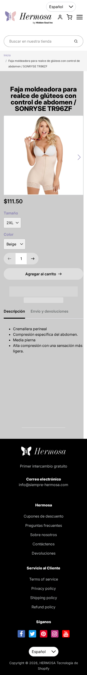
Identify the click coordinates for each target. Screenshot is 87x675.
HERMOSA (47, 663)
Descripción (14, 311)
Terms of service (43, 579)
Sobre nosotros (43, 534)
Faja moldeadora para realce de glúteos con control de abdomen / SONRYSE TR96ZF (44, 63)
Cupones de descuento (44, 516)
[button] (43, 288)
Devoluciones (43, 553)
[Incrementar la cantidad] (33, 258)
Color (8, 234)
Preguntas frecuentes (43, 525)
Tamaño (11, 213)
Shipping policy (43, 597)
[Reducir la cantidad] (9, 258)
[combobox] (37, 41)
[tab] (17, 313)
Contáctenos (43, 544)
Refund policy (43, 607)
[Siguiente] (79, 157)
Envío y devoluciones (49, 311)
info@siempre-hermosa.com (43, 484)
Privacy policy (43, 588)
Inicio (7, 55)
